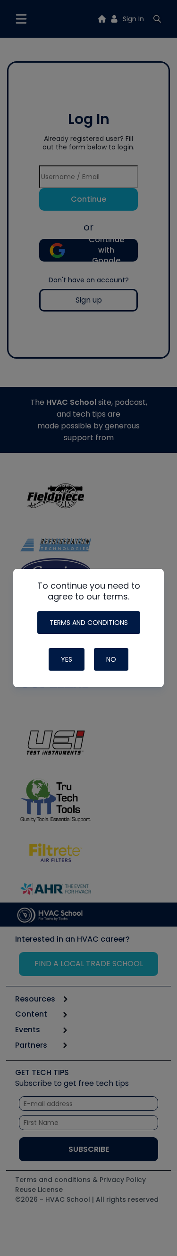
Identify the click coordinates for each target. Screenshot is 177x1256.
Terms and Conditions (89, 622)
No (111, 659)
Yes (66, 659)
